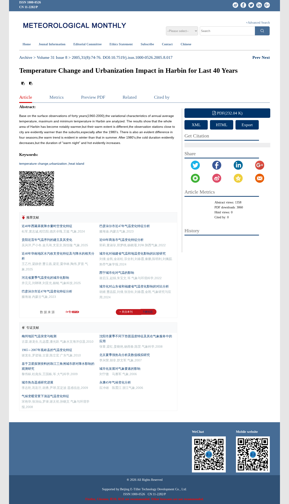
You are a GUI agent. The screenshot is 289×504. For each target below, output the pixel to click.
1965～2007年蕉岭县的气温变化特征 (47, 350)
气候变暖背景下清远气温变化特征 (45, 396)
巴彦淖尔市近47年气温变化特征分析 (47, 291)
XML (196, 125)
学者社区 (147, 311)
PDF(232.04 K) (229, 113)
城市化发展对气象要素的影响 (119, 368)
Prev (257, 57)
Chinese (186, 44)
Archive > (27, 57)
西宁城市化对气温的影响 (116, 272)
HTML (221, 125)
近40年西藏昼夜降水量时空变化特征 (47, 226)
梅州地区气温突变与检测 (39, 336)
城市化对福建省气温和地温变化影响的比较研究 (132, 253)
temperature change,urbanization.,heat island (51, 163)
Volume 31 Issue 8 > (54, 57)
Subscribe (147, 44)
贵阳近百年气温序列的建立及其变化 (47, 240)
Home (27, 44)
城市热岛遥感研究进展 (37, 382)
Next (266, 57)
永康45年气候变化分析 (115, 382)
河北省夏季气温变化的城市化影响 (45, 277)
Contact (167, 44)
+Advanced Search (258, 22)
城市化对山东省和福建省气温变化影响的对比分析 (134, 286)
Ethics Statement (121, 44)
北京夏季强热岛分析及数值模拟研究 (124, 355)
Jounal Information (52, 44)
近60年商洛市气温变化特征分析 (121, 240)
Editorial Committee (87, 44)
